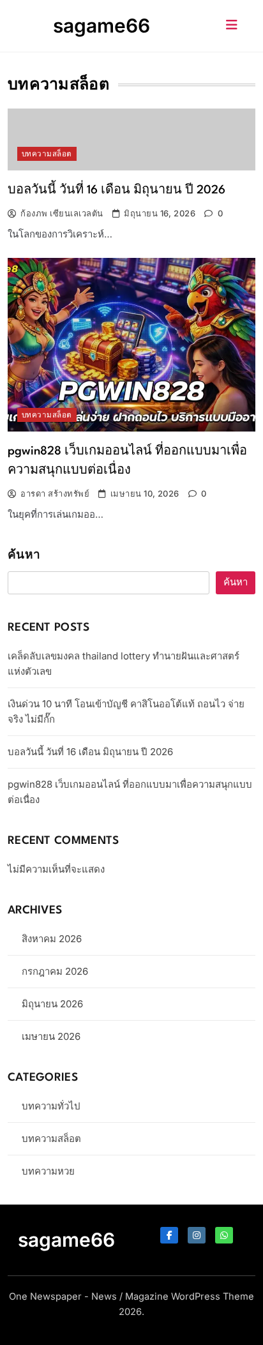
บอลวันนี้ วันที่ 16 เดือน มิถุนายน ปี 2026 (116, 190)
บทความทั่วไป (51, 1106)
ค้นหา (24, 555)
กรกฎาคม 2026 (55, 971)
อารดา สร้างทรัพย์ (54, 493)
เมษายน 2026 (51, 1036)
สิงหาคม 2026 (52, 939)
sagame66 (101, 25)
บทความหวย (48, 1171)
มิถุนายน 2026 (52, 1004)
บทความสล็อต (47, 153)
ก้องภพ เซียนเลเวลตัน (61, 213)
